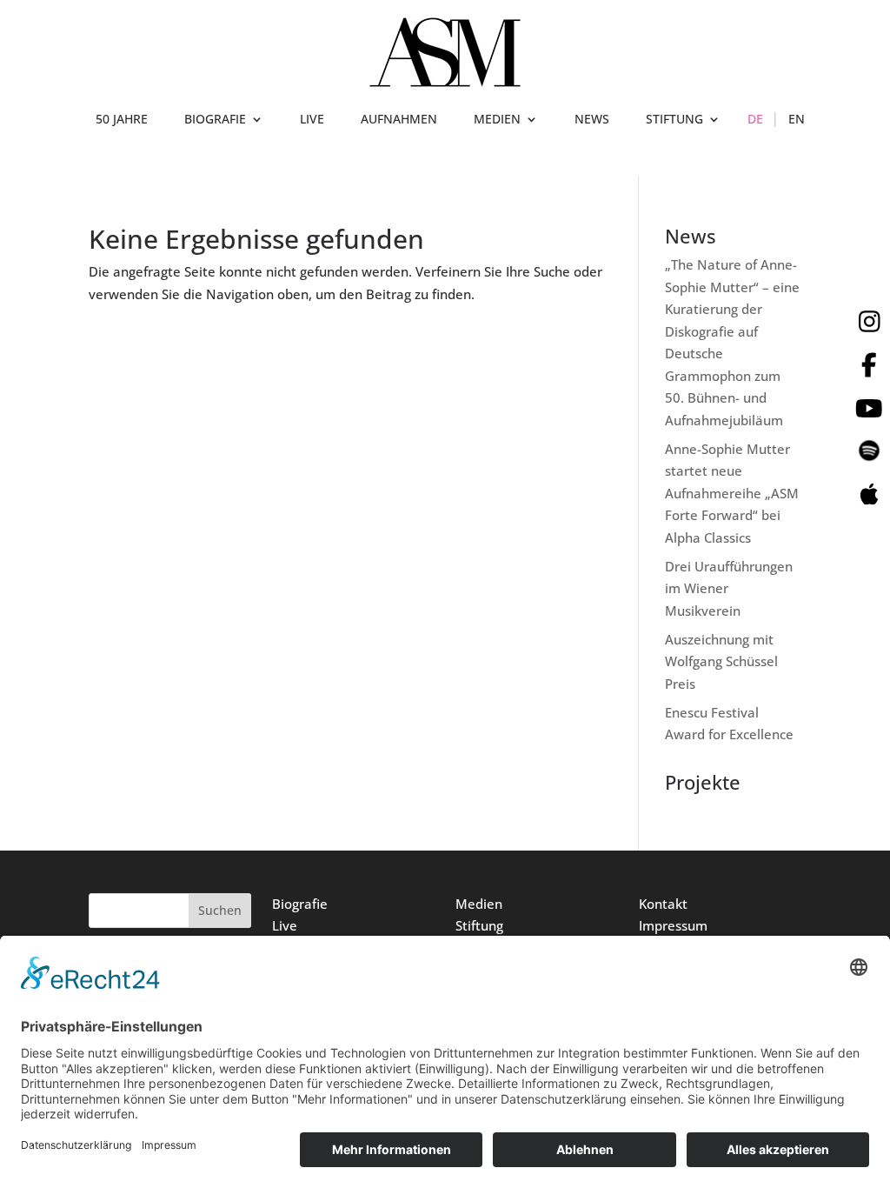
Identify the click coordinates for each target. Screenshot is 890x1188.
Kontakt (663, 903)
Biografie (300, 903)
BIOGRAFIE (215, 120)
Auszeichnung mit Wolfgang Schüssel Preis (721, 661)
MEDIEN (497, 120)
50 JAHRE (122, 120)
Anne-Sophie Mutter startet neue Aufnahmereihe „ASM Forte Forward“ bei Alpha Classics (732, 493)
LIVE (312, 120)
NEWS (592, 120)
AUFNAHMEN (399, 120)
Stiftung (479, 925)
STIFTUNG (674, 120)
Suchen (220, 910)
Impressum (673, 925)
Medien (478, 903)
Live (284, 925)
